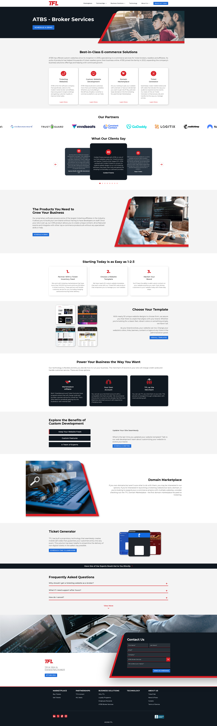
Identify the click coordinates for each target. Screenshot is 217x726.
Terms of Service (154, 704)
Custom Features (70, 438)
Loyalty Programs (105, 697)
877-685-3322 (51, 675)
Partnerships (100, 3)
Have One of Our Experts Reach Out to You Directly (108, 566)
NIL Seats (79, 697)
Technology (133, 691)
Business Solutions (117, 3)
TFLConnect (80, 694)
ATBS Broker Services (106, 704)
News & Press (153, 697)
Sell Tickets (57, 697)
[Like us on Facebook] (62, 716)
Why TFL (102, 694)
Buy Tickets (57, 694)
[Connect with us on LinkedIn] (54, 716)
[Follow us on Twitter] (58, 716)
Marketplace (60, 691)
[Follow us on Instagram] (66, 716)
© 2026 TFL (108, 722)
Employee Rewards (105, 701)
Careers (151, 701)
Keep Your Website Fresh (70, 432)
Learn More (63, 102)
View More (108, 606)
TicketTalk (152, 694)
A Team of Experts (69, 445)
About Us (144, 3)
